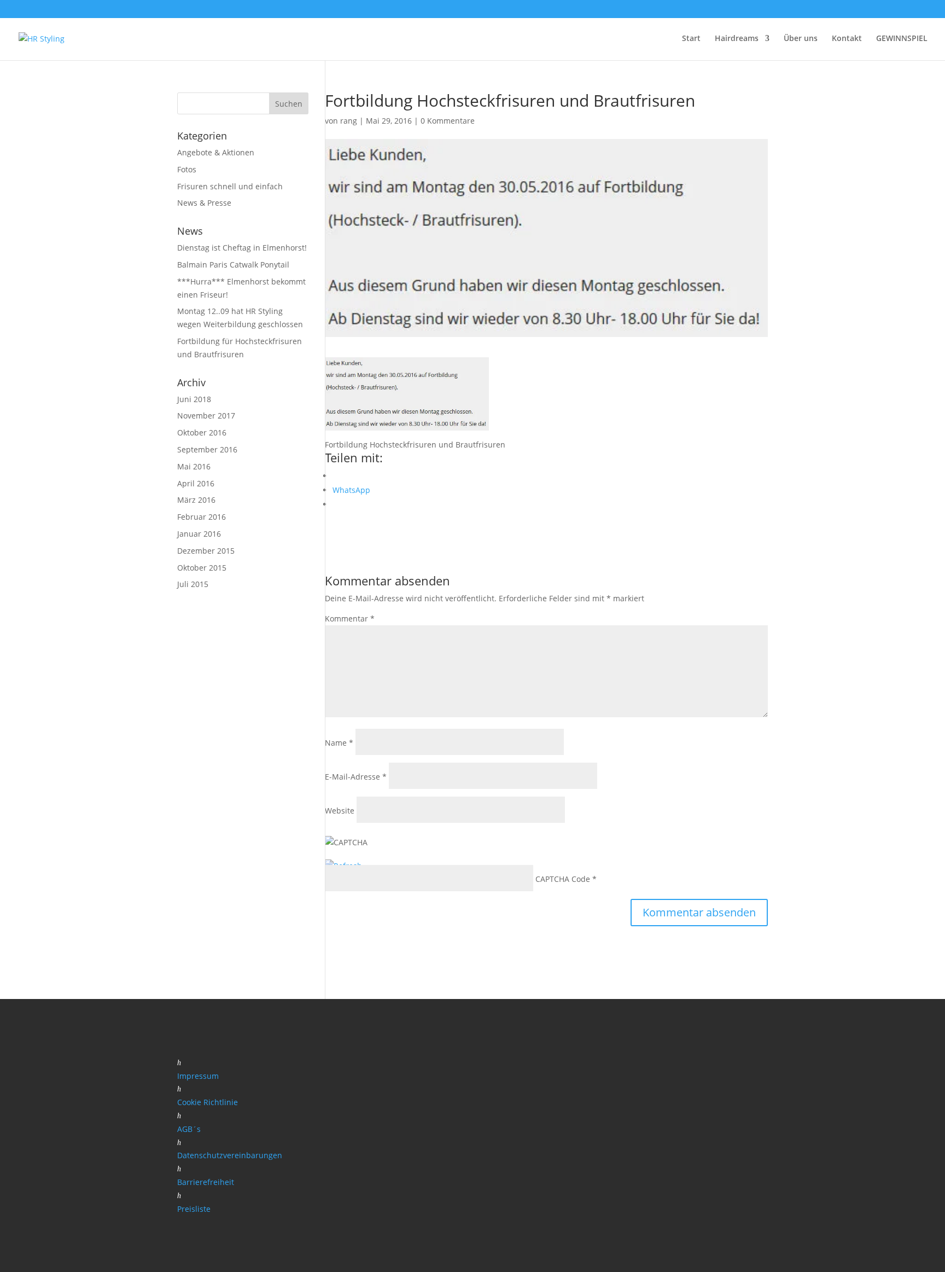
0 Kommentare (448, 120)
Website (339, 810)
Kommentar (350, 618)
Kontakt (847, 38)
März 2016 (196, 500)
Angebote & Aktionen (215, 152)
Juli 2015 (192, 584)
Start (691, 38)
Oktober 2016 (201, 432)
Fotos (186, 169)
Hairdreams (737, 38)
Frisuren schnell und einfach (230, 186)
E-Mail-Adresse (356, 776)
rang (348, 120)
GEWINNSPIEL (902, 38)
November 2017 (206, 415)
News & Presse (204, 203)
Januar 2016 (199, 533)
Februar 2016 (201, 517)
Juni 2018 (194, 399)
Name (339, 742)
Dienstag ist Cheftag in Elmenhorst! (242, 247)
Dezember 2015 (206, 550)
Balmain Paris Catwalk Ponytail (233, 264)
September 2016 (207, 449)
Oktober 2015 (201, 567)
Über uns (801, 38)
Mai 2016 (194, 466)
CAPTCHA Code (562, 879)
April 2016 (195, 483)
